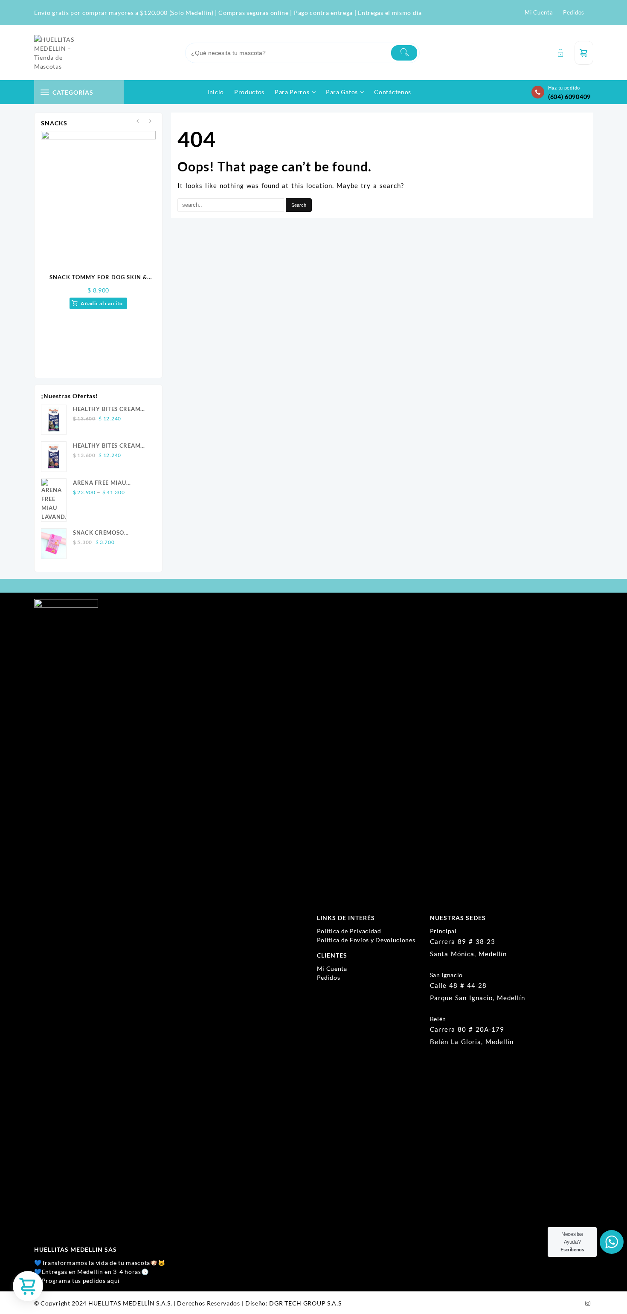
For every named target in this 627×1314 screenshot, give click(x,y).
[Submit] (404, 53)
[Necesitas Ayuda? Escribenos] (612, 1242)
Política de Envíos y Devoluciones (366, 940)
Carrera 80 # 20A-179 (467, 1029)
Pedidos (328, 977)
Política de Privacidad (349, 931)
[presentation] (137, 121)
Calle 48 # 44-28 (458, 985)
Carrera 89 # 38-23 (462, 941)
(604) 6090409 (569, 96)
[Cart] (584, 53)
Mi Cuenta (332, 968)
